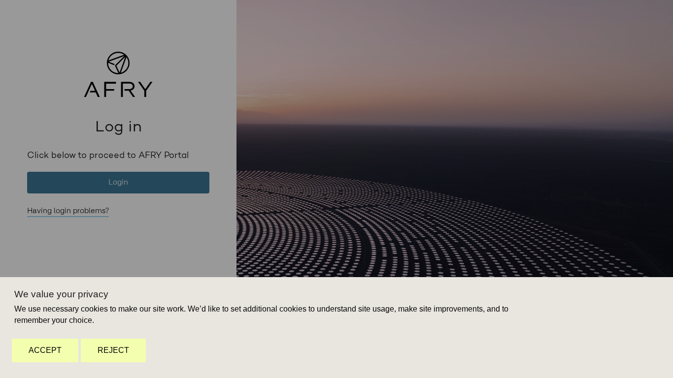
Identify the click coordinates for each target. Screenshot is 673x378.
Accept (45, 350)
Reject (113, 350)
